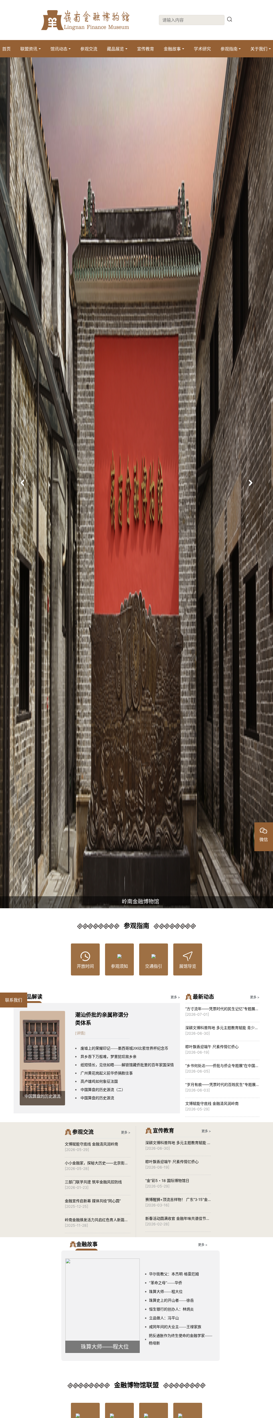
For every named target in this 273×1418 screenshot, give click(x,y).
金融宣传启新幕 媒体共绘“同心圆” (93, 1200)
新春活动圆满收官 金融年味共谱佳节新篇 (177, 1218)
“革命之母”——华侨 (165, 1283)
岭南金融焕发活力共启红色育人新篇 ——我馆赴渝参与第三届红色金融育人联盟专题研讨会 (96, 1219)
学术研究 (202, 48)
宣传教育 (145, 48)
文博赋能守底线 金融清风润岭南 (212, 1103)
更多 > (175, 997)
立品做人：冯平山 (164, 1318)
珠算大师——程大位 (166, 1292)
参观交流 (88, 48)
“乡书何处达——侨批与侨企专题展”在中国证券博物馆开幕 (222, 1065)
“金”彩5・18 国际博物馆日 (167, 1180)
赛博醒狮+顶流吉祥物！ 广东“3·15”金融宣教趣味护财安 (176, 1199)
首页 (6, 48)
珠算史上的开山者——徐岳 (171, 1300)
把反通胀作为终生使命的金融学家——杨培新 (180, 1339)
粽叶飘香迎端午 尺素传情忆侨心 (212, 1046)
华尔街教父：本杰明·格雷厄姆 (174, 1274)
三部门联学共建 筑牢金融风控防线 (93, 1182)
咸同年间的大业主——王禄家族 (175, 1327)
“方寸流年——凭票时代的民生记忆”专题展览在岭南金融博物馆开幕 (222, 1008)
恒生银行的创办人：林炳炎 (171, 1309)
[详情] (80, 1033)
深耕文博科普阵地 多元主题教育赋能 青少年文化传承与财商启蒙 (221, 1027)
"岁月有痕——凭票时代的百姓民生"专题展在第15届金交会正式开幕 (222, 1084)
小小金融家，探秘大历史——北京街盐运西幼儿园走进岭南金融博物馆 (96, 1163)
